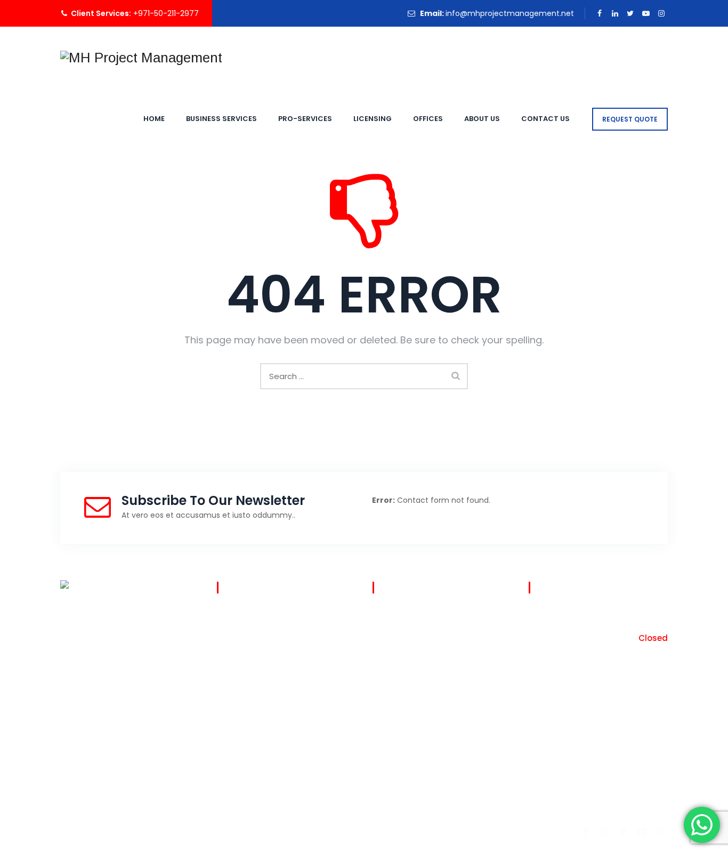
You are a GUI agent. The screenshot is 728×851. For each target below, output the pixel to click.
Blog (379, 615)
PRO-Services (305, 119)
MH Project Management (174, 830)
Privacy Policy (397, 657)
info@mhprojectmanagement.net (510, 13)
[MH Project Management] (141, 57)
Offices (428, 119)
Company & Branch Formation (273, 719)
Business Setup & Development (274, 698)
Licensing (372, 119)
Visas (225, 615)
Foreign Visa (238, 677)
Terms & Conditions (409, 636)
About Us (482, 119)
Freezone (233, 657)
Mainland (233, 636)
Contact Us (545, 119)
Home (154, 119)
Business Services (221, 119)
